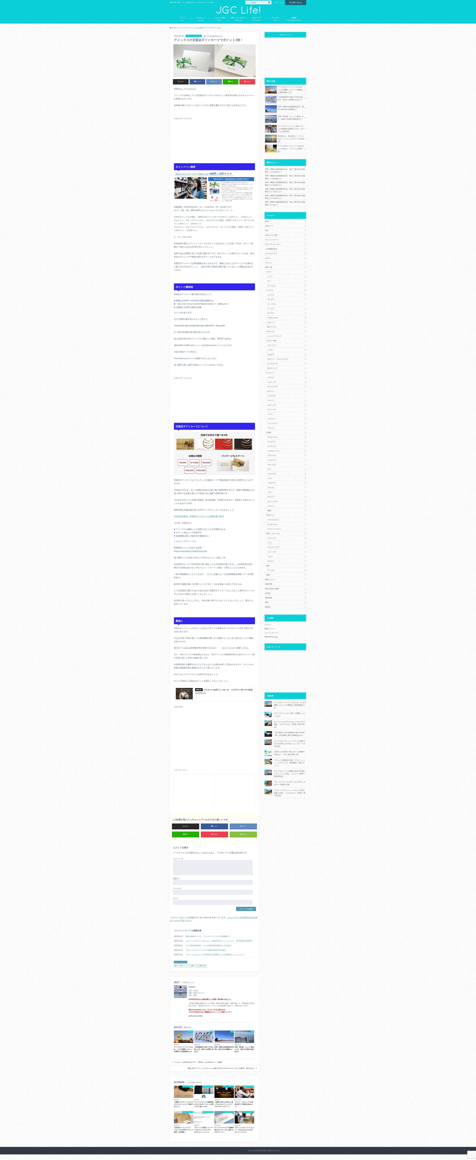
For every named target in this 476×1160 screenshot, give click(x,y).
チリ (269, 469)
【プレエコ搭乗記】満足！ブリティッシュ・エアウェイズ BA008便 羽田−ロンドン (289, 763)
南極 (269, 510)
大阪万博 (268, 584)
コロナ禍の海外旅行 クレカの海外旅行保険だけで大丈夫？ (209, 945)
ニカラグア (271, 474)
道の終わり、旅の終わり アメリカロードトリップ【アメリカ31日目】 (291, 138)
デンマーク (271, 409)
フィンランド (272, 423)
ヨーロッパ (270, 373)
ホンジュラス (272, 501)
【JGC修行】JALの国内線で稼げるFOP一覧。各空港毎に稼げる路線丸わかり (289, 733)
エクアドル (271, 446)
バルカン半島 (271, 340)
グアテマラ (271, 455)
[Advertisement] (214, 140)
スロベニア (271, 405)
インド (270, 276)
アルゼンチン (272, 437)
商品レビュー (270, 579)
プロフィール (279, 2)
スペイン (270, 400)
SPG (177, 966)
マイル (195, 966)
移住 (266, 602)
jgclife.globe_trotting (196, 1016)
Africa (275, 18)
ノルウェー (271, 419)
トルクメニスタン (274, 529)
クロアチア (271, 396)
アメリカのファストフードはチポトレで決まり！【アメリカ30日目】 (291, 148)
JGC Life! (263, 1151)
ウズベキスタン (273, 520)
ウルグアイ (271, 442)
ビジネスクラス (271, 253)
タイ (269, 281)
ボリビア (270, 497)
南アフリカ (271, 327)
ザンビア (270, 299)
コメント (178, 858)
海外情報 (268, 598)
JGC (266, 230)
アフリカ (269, 290)
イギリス (270, 377)
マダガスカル (272, 318)
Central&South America (293, 18)
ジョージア (271, 552)
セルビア (270, 354)
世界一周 (268, 267)
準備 (267, 575)
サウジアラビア (273, 547)
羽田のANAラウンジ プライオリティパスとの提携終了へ (208, 936)
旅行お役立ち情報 (272, 589)
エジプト (270, 295)
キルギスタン (272, 524)
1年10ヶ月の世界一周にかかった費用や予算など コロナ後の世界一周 (289, 753)
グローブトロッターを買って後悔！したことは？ (289, 714)
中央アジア (270, 515)
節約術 (204, 966)
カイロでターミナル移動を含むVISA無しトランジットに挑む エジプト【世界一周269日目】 (290, 773)
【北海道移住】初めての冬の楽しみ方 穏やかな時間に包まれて (291, 98)
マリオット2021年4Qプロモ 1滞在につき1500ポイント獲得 (198, 1062)
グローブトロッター (273, 244)
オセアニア (270, 331)
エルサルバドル (273, 451)
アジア (268, 272)
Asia (182, 18)
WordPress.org (271, 637)
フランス (270, 428)
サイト (176, 898)
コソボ (270, 350)
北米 (267, 566)
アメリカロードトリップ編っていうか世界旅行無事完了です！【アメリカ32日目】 (291, 128)
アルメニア (271, 538)
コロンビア (271, 465)
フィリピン (271, 286)
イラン (270, 543)
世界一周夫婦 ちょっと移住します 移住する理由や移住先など (291, 117)
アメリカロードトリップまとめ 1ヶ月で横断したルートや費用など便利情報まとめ (291, 89)
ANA (267, 221)
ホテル (267, 258)
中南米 (268, 432)
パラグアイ (271, 483)
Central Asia (256, 18)
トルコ (270, 556)
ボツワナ (270, 313)
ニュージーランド (274, 336)
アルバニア (271, 345)
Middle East (238, 18)
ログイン (268, 625)
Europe (201, 18)
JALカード (269, 226)
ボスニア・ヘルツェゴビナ (277, 359)
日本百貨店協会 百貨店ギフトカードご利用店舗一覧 (198, 516)
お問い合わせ (297, 2)
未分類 (267, 593)
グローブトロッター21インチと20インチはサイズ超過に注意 (290, 783)
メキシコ (270, 506)
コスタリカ (271, 460)
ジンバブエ (271, 304)
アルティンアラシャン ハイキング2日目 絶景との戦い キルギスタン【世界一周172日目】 (290, 793)
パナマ (270, 478)
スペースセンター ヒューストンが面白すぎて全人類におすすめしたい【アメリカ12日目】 (290, 743)
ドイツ (270, 414)
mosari (192, 986)
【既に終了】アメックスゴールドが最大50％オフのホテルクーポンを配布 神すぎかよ (221, 1068)
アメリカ (270, 570)
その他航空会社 (271, 249)
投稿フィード (270, 629)
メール (177, 888)
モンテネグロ (272, 363)
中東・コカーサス (273, 533)
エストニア (271, 382)
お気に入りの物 (271, 235)
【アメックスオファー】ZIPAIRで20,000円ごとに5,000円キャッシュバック (215, 955)
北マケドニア (272, 368)
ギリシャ (270, 391)
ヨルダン (270, 561)
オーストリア (272, 386)
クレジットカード (183, 930)
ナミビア (270, 308)
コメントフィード (271, 633)
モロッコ (270, 322)
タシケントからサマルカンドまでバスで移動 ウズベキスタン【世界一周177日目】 (289, 724)
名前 (176, 878)
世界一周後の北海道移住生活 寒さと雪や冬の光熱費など (291, 108)
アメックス (186, 966)
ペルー (270, 492)
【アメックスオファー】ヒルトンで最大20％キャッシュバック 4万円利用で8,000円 (219, 941)
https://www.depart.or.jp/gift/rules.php (190, 551)
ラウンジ (268, 263)
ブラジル (270, 487)
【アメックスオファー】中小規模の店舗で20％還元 (206, 950)
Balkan (219, 18)
